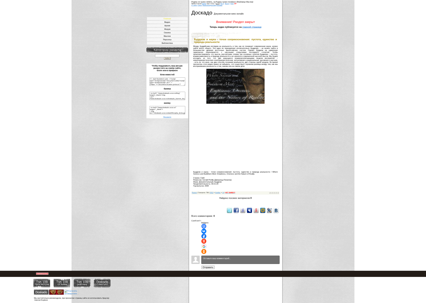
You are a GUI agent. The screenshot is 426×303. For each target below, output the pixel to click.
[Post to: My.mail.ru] (262, 210)
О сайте (194, 5)
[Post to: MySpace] (249, 210)
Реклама (219, 5)
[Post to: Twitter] (229, 210)
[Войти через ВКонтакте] (203, 231)
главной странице (251, 27)
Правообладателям (209, 5)
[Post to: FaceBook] (236, 210)
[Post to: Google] (242, 210)
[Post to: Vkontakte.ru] (276, 210)
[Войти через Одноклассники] (203, 251)
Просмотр (167, 117)
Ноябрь (217, 192)
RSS (232, 3)
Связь (200, 5)
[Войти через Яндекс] (203, 241)
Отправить (208, 267)
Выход (227, 3)
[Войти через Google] (204, 246)
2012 (211, 192)
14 (223, 192)
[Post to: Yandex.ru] (256, 210)
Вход (222, 3)
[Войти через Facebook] (203, 236)
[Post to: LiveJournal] (269, 210)
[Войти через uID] (203, 226)
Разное (194, 192)
